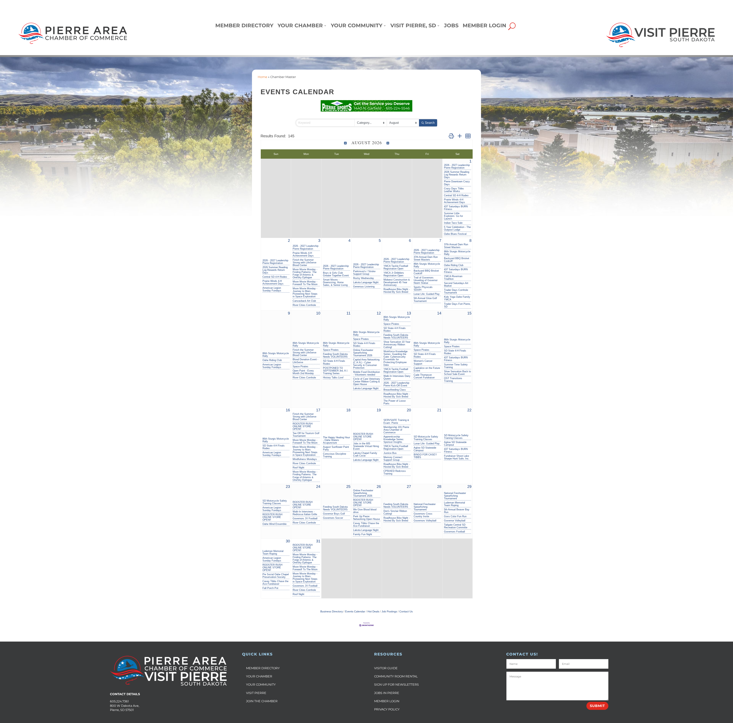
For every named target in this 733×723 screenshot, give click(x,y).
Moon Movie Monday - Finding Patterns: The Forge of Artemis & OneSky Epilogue (305, 273)
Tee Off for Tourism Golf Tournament (306, 434)
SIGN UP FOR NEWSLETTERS (396, 684)
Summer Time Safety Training (456, 366)
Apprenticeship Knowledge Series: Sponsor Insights (393, 439)
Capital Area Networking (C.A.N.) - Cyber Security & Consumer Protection (366, 363)
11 (348, 313)
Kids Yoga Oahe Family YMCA (457, 298)
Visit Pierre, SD (413, 26)
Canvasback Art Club (304, 301)
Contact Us (406, 611)
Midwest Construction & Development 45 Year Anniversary (396, 282)
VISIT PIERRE (256, 693)
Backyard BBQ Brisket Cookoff (426, 272)
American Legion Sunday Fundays (271, 289)
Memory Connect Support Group (392, 458)
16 (288, 410)
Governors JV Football (305, 518)
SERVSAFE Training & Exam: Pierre (396, 421)
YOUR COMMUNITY (261, 684)
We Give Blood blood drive (364, 511)
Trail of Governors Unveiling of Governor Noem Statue (426, 280)
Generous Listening (364, 286)
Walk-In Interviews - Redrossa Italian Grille (305, 513)
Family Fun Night (362, 534)
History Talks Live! (333, 377)
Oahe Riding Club (453, 265)
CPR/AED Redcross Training (394, 472)
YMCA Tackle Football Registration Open (395, 267)
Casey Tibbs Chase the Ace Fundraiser (366, 524)
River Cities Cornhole (304, 305)
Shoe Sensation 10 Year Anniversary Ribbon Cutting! (396, 345)
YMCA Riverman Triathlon (453, 277)
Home (262, 77)
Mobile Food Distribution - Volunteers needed (366, 373)
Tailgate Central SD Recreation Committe (455, 526)
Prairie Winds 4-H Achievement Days (454, 201)
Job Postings (389, 611)
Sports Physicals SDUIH (423, 288)
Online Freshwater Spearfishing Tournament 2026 (363, 353)
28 (439, 486)
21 (439, 410)
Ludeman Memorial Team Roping (454, 504)
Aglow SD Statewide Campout (425, 449)
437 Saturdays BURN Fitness (456, 208)
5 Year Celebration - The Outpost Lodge (457, 228)
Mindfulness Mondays (305, 459)
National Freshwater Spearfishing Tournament (425, 507)
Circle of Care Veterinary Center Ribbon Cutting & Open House (366, 382)
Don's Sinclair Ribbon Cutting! (395, 512)
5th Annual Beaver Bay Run (456, 511)
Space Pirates (300, 366)
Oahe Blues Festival (455, 234)
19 (379, 410)
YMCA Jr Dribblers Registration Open (393, 274)
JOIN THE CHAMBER (262, 701)
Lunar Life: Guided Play (427, 294)
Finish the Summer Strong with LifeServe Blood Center (304, 263)
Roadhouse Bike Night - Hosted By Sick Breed (396, 290)
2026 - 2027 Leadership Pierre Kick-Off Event (396, 384)
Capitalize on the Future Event (427, 369)
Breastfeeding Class (394, 389)
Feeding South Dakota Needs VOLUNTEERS (335, 355)
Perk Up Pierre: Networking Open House (366, 517)
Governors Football (454, 531)
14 (439, 313)
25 (348, 486)
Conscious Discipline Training (334, 455)
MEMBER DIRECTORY (263, 668)
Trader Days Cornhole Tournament (456, 291)
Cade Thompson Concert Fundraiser (424, 376)
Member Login (484, 26)
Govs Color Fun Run (455, 516)
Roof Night (298, 467)
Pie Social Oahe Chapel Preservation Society (275, 575)
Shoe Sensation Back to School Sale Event (457, 373)
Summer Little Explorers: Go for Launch (453, 216)
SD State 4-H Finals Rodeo (334, 362)
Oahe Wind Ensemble (274, 524)
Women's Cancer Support (423, 362)
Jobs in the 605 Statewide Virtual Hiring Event (366, 446)
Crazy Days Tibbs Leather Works (454, 190)
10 (318, 313)
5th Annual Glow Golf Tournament (425, 299)
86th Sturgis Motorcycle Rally (427, 265)
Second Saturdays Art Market (456, 284)
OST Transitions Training (453, 379)
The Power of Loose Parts (394, 402)
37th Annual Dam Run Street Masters (426, 258)
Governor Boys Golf (334, 513)
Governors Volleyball (425, 520)
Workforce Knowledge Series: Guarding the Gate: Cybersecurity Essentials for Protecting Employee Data (395, 358)
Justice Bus (390, 453)
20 (409, 410)
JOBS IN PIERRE (386, 693)
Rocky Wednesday (363, 278)
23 (288, 486)
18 (348, 410)
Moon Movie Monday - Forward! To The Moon (305, 283)
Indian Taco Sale (453, 223)
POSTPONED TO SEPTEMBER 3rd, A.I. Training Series (335, 371)
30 (288, 541)
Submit (597, 706)
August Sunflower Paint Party (336, 448)
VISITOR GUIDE (386, 668)
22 (469, 410)
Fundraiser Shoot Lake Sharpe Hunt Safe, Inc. (456, 457)
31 (318, 541)
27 (409, 486)
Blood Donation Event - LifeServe (305, 361)
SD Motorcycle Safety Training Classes (426, 438)
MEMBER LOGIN (386, 701)
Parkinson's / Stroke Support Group (364, 272)
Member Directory (244, 26)
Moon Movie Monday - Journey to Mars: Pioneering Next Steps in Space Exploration (305, 292)
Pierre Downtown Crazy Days (457, 183)
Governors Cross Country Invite (423, 515)
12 (379, 313)
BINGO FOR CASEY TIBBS (425, 456)
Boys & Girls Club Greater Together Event (336, 274)
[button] (451, 136)
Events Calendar (355, 611)
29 (469, 486)
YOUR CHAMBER (259, 676)
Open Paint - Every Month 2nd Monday (303, 372)
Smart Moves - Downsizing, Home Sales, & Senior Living (335, 282)
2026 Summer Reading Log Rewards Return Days (456, 175)
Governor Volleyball (454, 520)
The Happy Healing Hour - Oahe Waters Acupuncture (336, 440)
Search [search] (430, 122)
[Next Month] (387, 143)
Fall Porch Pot (270, 588)
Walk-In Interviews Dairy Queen (396, 377)
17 (318, 410)
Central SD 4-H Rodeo (456, 195)
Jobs (451, 26)
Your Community (356, 26)
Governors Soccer (333, 518)
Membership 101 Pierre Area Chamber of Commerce (396, 430)
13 (409, 313)
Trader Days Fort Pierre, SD (457, 305)
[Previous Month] (345, 143)
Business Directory (331, 611)
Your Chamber (300, 26)
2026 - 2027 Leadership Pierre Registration (457, 166)
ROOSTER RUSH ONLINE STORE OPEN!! (302, 426)
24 (318, 486)
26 (379, 486)
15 (469, 313)
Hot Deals (373, 611)
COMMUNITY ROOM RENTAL (396, 676)
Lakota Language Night (366, 282)
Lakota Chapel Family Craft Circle (365, 454)
